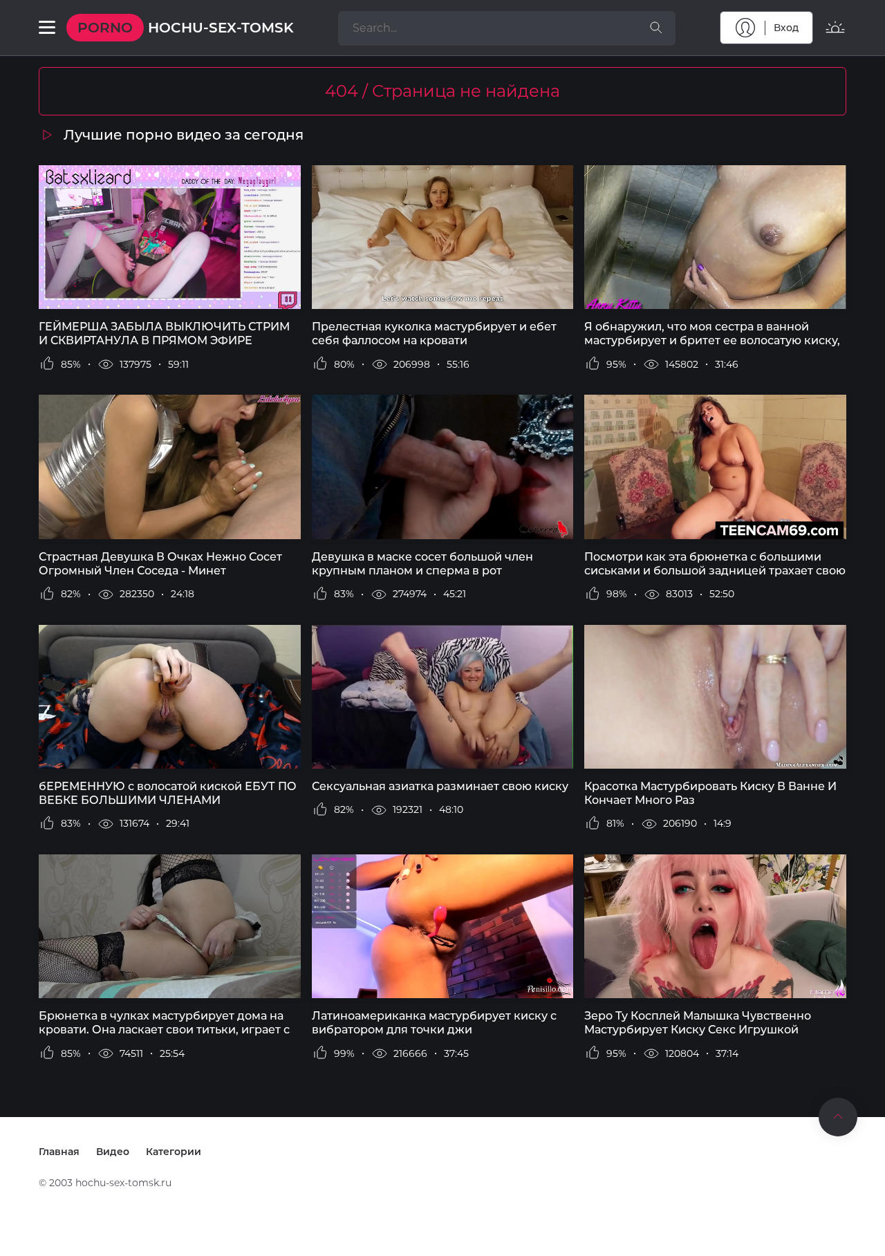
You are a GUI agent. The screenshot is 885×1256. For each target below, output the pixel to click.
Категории (173, 1151)
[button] (47, 28)
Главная (59, 1151)
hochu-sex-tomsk (185, 27)
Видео (112, 1151)
